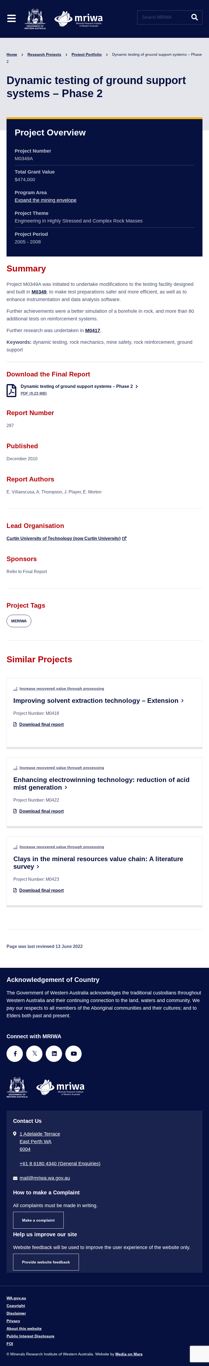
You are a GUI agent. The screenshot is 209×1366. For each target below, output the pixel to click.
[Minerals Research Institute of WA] (63, 18)
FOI (10, 1344)
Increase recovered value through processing (62, 688)
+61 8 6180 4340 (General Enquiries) (60, 1163)
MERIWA (19, 621)
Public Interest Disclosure (30, 1336)
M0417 (92, 330)
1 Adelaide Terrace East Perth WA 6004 (40, 1141)
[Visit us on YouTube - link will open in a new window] (73, 1054)
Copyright (16, 1305)
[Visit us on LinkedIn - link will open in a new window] (54, 1054)
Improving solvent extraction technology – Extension (96, 700)
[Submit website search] (194, 17)
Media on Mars (129, 1354)
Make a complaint (38, 1220)
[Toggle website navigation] (11, 19)
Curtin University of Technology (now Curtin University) (64, 538)
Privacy (13, 1321)
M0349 (39, 292)
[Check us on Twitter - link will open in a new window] (34, 1054)
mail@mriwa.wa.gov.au (45, 1178)
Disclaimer (16, 1313)
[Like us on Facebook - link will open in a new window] (15, 1054)
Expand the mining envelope (45, 200)
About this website (24, 1328)
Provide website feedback (46, 1262)
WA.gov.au (16, 1298)
